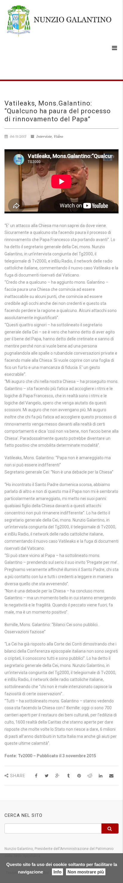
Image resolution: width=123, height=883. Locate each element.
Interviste (44, 136)
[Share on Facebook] (36, 776)
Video (58, 136)
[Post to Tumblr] (68, 776)
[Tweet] (46, 776)
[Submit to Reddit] (89, 776)
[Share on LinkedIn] (100, 776)
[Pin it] (79, 776)
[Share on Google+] (57, 776)
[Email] (111, 776)
